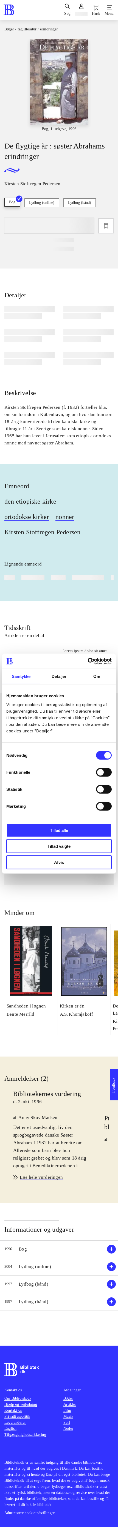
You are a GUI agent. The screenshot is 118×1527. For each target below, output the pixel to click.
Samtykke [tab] (21, 676)
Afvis (59, 862)
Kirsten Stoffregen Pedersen (42, 532)
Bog (12, 202)
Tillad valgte (59, 846)
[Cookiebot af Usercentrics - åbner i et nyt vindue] (88, 661)
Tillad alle (59, 830)
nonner (64, 516)
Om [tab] (96, 676)
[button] (59, 1249)
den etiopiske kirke (30, 501)
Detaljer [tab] (59, 676)
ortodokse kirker (26, 516)
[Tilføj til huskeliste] (106, 225)
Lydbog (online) (41, 203)
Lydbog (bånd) (79, 203)
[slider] (59, 85)
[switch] (104, 772)
